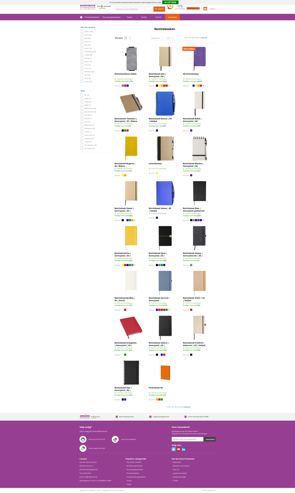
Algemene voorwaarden (87, 490)
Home (81, 17)
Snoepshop (172, 17)
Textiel (143, 17)
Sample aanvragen (179, 477)
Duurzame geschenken (112, 17)
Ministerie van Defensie (181, 466)
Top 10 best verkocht (134, 462)
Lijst (129, 38)
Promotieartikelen (92, 17)
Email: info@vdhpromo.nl (88, 477)
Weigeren (182, 2)
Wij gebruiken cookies (109, 490)
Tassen (129, 17)
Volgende (203, 38)
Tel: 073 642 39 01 (85, 473)
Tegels (125, 38)
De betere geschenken (135, 466)
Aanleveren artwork (180, 473)
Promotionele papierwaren (136, 477)
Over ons (176, 469)
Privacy (98, 490)
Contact (175, 481)
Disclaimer (121, 490)
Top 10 (158, 17)
